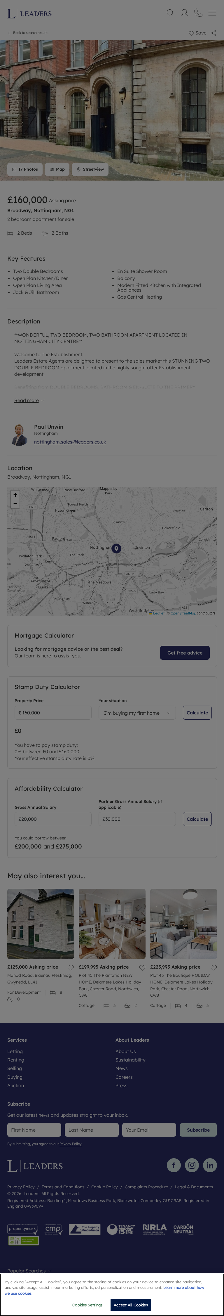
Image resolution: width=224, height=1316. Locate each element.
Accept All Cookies (131, 1305)
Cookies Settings (87, 1305)
